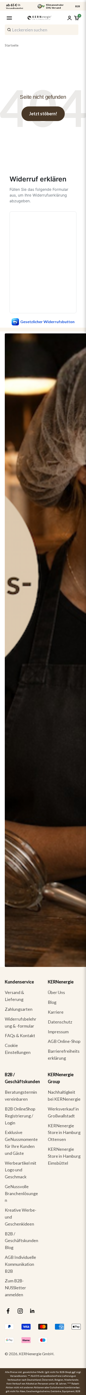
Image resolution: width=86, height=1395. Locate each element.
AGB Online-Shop (64, 1041)
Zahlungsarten (18, 1009)
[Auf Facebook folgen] (8, 1311)
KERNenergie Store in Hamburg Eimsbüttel (64, 1156)
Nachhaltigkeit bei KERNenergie (64, 1095)
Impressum (58, 1031)
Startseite (11, 45)
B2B (77, 6)
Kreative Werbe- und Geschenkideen (20, 1216)
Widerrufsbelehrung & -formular (20, 1022)
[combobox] (41, 30)
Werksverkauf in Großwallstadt (63, 1112)
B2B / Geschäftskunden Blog (21, 1240)
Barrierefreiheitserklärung (64, 1054)
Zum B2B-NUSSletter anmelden (15, 1287)
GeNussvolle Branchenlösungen (21, 1193)
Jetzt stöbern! (43, 113)
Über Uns (56, 992)
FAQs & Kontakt (20, 1035)
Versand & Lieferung (14, 996)
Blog (52, 1002)
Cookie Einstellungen (18, 1049)
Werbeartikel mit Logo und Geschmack (20, 1170)
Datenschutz (60, 1021)
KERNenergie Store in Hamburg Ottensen (64, 1132)
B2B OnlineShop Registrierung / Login (20, 1115)
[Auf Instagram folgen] (20, 1311)
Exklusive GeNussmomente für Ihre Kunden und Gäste (21, 1143)
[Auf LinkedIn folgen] (32, 1311)
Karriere (56, 1012)
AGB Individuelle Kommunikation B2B (20, 1264)
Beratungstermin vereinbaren (21, 1095)
